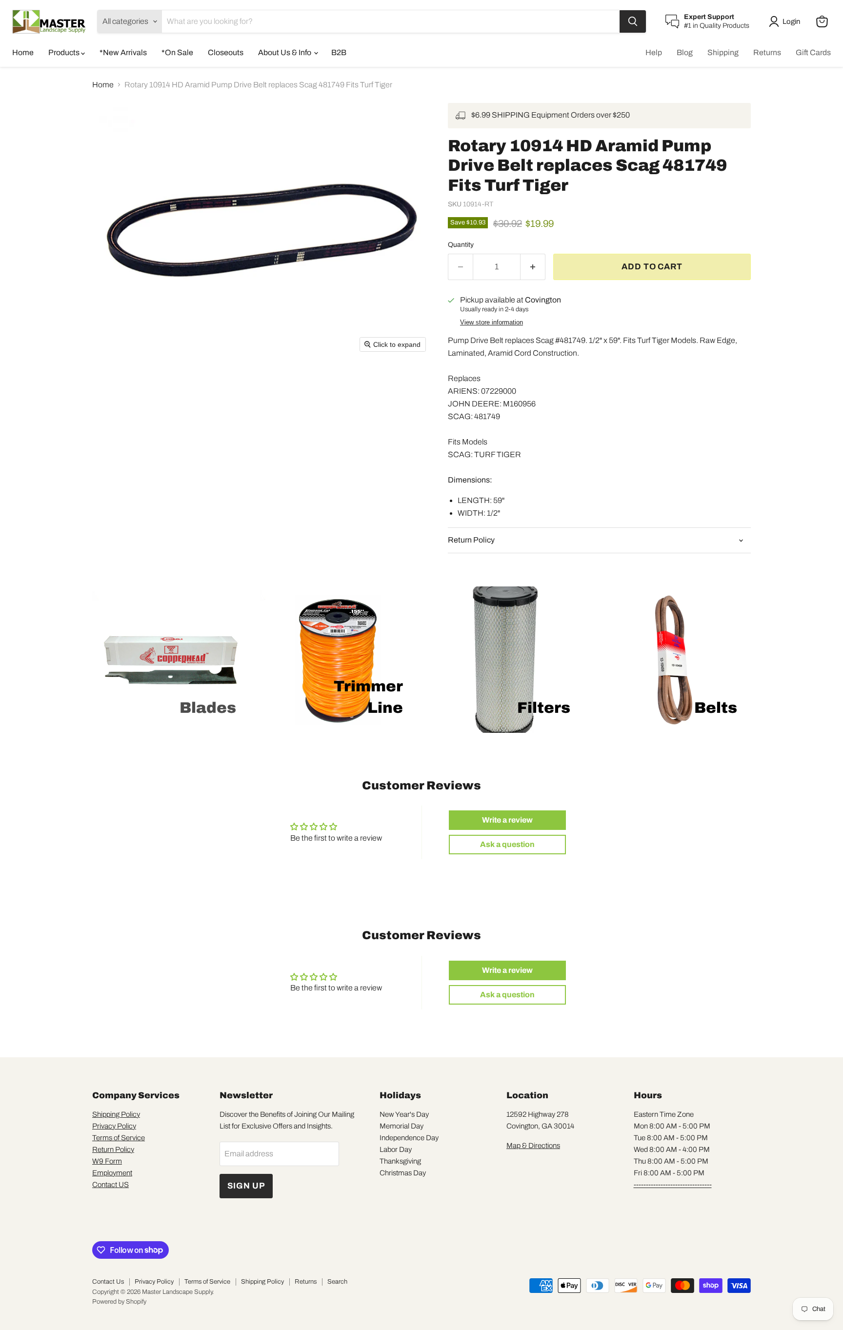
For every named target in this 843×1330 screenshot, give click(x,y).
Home (23, 52)
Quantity (461, 244)
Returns (767, 52)
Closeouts (225, 52)
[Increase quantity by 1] (533, 267)
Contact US (110, 1185)
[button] (786, 21)
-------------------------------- (673, 1185)
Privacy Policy (114, 1126)
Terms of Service (118, 1138)
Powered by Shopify (119, 1301)
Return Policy (113, 1149)
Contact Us (108, 1281)
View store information (491, 322)
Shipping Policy (116, 1114)
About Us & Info (285, 52)
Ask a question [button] (507, 844)
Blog (685, 52)
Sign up (246, 1185)
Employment (112, 1173)
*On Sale (177, 52)
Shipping (723, 52)
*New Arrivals (123, 52)
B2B (338, 52)
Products (64, 52)
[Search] (633, 21)
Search (337, 1281)
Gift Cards (813, 52)
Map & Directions (533, 1145)
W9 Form (107, 1161)
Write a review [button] (507, 820)
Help (653, 52)
